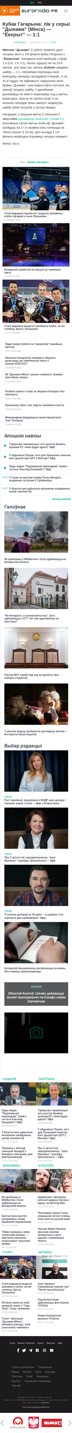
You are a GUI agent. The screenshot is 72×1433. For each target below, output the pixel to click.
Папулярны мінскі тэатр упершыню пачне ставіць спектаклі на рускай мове (54, 1215)
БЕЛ (32, 2)
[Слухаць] (10, 797)
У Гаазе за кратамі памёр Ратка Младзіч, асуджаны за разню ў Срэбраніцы (35, 479)
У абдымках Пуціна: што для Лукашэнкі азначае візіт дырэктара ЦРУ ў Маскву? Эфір (40, 457)
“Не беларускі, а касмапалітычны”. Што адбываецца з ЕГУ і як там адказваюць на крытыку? (31, 618)
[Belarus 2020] (37, 1423)
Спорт (53, 42)
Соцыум (9, 1079)
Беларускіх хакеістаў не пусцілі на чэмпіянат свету (32, 271)
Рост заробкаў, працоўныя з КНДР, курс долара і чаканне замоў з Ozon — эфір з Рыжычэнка (35, 802)
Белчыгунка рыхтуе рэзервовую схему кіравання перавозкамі (16, 1218)
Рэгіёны (27, 1371)
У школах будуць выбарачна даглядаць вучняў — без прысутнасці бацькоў (35, 733)
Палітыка (46, 1079)
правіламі (45, 1403)
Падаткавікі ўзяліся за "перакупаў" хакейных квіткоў (33, 345)
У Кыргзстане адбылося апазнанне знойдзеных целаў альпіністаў (39, 490)
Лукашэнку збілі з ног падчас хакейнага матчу (34, 405)
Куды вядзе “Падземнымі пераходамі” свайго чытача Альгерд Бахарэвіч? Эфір (38, 468)
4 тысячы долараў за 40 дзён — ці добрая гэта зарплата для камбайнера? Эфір (33, 916)
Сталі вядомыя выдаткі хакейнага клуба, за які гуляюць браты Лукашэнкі (34, 327)
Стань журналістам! (23, 1367)
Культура (46, 1165)
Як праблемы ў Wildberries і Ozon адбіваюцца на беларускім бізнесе (35, 561)
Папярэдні (2, 1422)
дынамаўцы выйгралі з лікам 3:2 (41, 119)
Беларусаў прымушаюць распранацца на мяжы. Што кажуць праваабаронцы (35, 970)
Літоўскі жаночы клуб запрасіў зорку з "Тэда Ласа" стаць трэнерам (16, 1305)
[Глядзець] (6, 797)
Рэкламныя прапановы (38, 1381)
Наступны (69, 1422)
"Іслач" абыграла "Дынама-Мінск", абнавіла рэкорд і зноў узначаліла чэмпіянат (16, 1323)
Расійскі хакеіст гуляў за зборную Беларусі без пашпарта (34, 393)
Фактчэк (50, 1343)
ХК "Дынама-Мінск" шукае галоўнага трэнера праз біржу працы (34, 376)
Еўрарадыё (20, 42)
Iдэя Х (41, 1343)
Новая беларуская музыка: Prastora (49, 1317)
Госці (12, 1343)
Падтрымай (45, 1367)
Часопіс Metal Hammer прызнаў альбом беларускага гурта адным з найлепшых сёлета (52, 1234)
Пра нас (16, 1385)
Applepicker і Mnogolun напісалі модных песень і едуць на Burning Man (53, 1200)
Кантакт (16, 1381)
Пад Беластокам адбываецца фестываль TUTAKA (53, 1302)
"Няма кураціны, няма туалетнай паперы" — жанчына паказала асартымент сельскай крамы (16, 1237)
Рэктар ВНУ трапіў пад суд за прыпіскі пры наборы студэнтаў (31, 676)
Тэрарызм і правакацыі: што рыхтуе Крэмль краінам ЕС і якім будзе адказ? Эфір (37, 446)
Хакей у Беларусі (38, 162)
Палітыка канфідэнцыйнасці (36, 1407)
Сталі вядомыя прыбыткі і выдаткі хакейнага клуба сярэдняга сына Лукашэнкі (33, 215)
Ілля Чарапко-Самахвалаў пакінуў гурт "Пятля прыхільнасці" (53, 1286)
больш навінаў (61, 499)
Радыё (15, 1371)
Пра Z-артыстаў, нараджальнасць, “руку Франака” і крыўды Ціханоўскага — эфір (30, 859)
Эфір (60, 1343)
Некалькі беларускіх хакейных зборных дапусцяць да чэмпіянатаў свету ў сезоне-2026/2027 (30, 360)
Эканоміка (11, 1165)
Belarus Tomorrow (26, 1343)
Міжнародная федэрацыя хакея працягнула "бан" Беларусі (33, 419)
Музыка (45, 1252)
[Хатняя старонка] (38, 11)
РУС (40, 2)
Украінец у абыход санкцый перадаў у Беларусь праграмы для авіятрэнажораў (17, 1153)
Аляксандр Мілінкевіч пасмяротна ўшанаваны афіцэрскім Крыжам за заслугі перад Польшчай (32, 1058)
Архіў (38, 1371)
